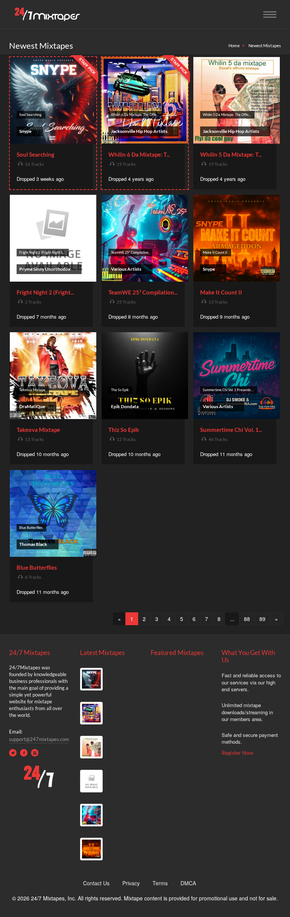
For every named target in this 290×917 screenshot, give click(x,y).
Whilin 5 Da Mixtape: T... (231, 154)
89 (262, 619)
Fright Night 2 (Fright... (45, 292)
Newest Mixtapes (264, 45)
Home (233, 45)
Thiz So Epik (123, 429)
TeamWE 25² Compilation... (142, 292)
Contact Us (96, 883)
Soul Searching (35, 154)
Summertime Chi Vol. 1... (231, 429)
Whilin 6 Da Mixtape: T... (139, 154)
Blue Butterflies (37, 567)
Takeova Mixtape (38, 429)
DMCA (188, 883)
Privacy (131, 883)
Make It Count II (221, 292)
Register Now (237, 752)
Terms (160, 883)
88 (247, 619)
